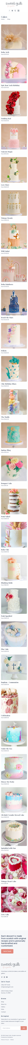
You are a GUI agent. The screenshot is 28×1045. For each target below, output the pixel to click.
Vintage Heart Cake (8, 881)
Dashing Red (6, 118)
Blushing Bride (7, 583)
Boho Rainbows (7, 284)
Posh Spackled (6, 616)
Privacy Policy (5, 1039)
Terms (12, 1039)
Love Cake (5, 914)
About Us (3, 1004)
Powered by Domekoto (7, 1037)
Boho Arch (5, 52)
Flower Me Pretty (7, 782)
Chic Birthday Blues (8, 384)
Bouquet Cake (6, 483)
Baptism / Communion (9, 682)
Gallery (3, 1007)
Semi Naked (5, 516)
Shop (8, 19)
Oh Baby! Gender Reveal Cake (12, 815)
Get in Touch (7, 951)
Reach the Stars (7, 317)
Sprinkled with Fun (8, 848)
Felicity (4, 351)
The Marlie (5, 417)
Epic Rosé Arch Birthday (10, 85)
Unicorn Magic (6, 152)
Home (2, 19)
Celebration (5, 715)
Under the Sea (6, 749)
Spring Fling (6, 450)
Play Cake (5, 649)
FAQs (2, 1009)
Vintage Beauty (7, 218)
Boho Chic (5, 550)
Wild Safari (5, 251)
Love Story (5, 185)
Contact (3, 1012)
